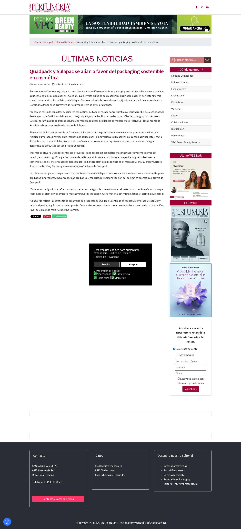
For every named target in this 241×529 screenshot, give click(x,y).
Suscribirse (191, 388)
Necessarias (104, 274)
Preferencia (123, 274)
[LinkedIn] (207, 7)
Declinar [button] (106, 264)
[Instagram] (202, 7)
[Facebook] (196, 7)
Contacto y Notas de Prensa (58, 498)
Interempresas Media (186, 483)
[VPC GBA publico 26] (120, 24)
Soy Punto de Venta (187, 348)
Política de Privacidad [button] (106, 256)
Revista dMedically (173, 475)
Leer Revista (190, 247)
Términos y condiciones (191, 383)
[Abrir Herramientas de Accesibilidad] (7, 522)
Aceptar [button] (133, 264)
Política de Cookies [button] (120, 253)
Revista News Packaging (177, 479)
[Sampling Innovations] (190, 290)
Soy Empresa (187, 354)
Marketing (120, 278)
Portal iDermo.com (174, 470)
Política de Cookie (155, 522)
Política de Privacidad (131, 522)
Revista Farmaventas (175, 466)
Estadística (103, 278)
